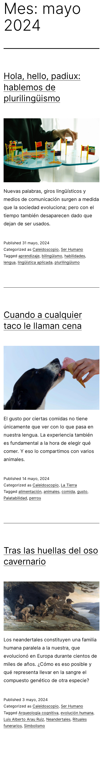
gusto (82, 491)
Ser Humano (72, 249)
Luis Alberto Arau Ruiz (24, 719)
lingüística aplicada (35, 262)
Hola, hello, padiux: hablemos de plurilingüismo (42, 87)
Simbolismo (34, 725)
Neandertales (58, 719)
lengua (10, 262)
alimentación (29, 491)
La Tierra (69, 485)
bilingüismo (52, 255)
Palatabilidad (15, 498)
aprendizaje (29, 255)
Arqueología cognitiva (38, 712)
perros (35, 498)
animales (51, 491)
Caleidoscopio (46, 249)
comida (68, 491)
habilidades (74, 255)
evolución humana (77, 712)
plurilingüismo (67, 262)
